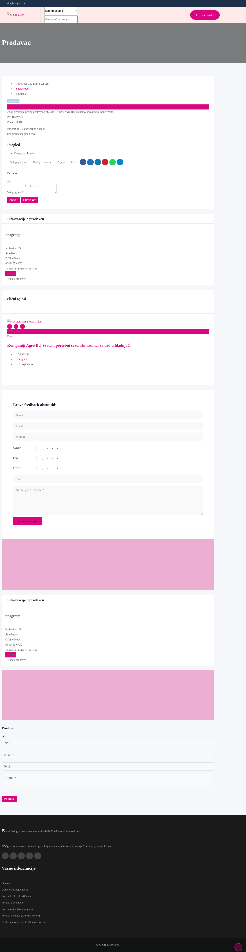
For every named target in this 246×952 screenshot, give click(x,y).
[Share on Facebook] (83, 162)
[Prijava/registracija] (185, 15)
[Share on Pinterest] (105, 162)
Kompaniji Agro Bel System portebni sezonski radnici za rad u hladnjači (68, 345)
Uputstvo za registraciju (15, 889)
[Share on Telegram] (120, 162)
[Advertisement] (108, 564)
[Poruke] (179, 15)
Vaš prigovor (15, 192)
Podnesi (9, 798)
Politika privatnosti (12, 902)
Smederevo (22, 88)
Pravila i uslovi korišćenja (16, 896)
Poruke (12, 273)
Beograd (22, 359)
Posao (30, 153)
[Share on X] (90, 162)
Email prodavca (17, 278)
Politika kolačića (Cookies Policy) (21, 915)
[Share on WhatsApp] (112, 162)
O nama (6, 883)
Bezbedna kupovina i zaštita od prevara (24, 922)
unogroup (12, 235)
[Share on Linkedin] (98, 162)
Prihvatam (29, 199)
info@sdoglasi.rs (15, 3)
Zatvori (13, 199)
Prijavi (61, 162)
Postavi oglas (207, 15)
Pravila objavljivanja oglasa (17, 909)
